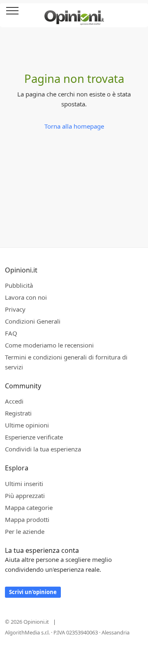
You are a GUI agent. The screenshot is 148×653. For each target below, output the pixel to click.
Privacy (15, 309)
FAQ (11, 333)
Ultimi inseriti (24, 483)
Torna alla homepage (74, 126)
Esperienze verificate (34, 437)
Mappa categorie (29, 507)
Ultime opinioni (27, 425)
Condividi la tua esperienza (43, 449)
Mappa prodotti (27, 519)
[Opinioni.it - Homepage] (74, 14)
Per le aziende (24, 531)
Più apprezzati (25, 495)
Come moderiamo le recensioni (49, 345)
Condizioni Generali (32, 321)
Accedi (137, 11)
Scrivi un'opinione (33, 592)
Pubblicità (19, 285)
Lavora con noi (26, 297)
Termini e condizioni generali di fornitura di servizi (66, 362)
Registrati (18, 413)
